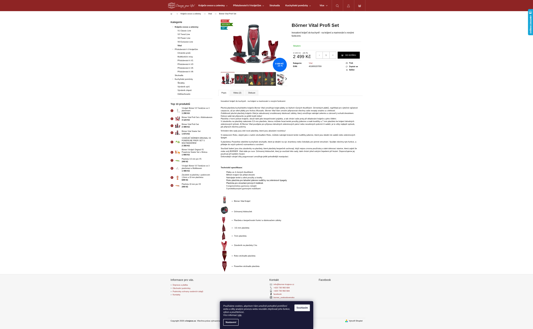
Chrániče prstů (184, 53)
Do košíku (350, 55)
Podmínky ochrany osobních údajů (188, 291)
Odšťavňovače (184, 94)
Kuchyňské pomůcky (184, 79)
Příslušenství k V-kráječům (186, 49)
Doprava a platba (180, 285)
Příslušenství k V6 (185, 71)
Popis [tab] (223, 93)
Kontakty (176, 294)
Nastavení (231, 322)
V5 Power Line (184, 38)
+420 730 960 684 (282, 288)
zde (239, 315)
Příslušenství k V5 (185, 68)
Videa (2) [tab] (237, 93)
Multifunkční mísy (185, 57)
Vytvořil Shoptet (356, 321)
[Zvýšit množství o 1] (332, 55)
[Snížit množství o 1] (319, 55)
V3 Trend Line (184, 34)
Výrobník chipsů (185, 90)
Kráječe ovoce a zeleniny (186, 27)
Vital (180, 45)
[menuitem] (213, 5)
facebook (278, 294)
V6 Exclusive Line (185, 42)
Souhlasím (302, 308)
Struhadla (179, 75)
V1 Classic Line (184, 31)
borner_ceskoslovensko (284, 297)
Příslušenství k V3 (185, 64)
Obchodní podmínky (181, 288)
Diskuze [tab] (251, 93)
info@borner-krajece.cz (284, 284)
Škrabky (181, 83)
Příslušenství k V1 (185, 60)
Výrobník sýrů (184, 86)
